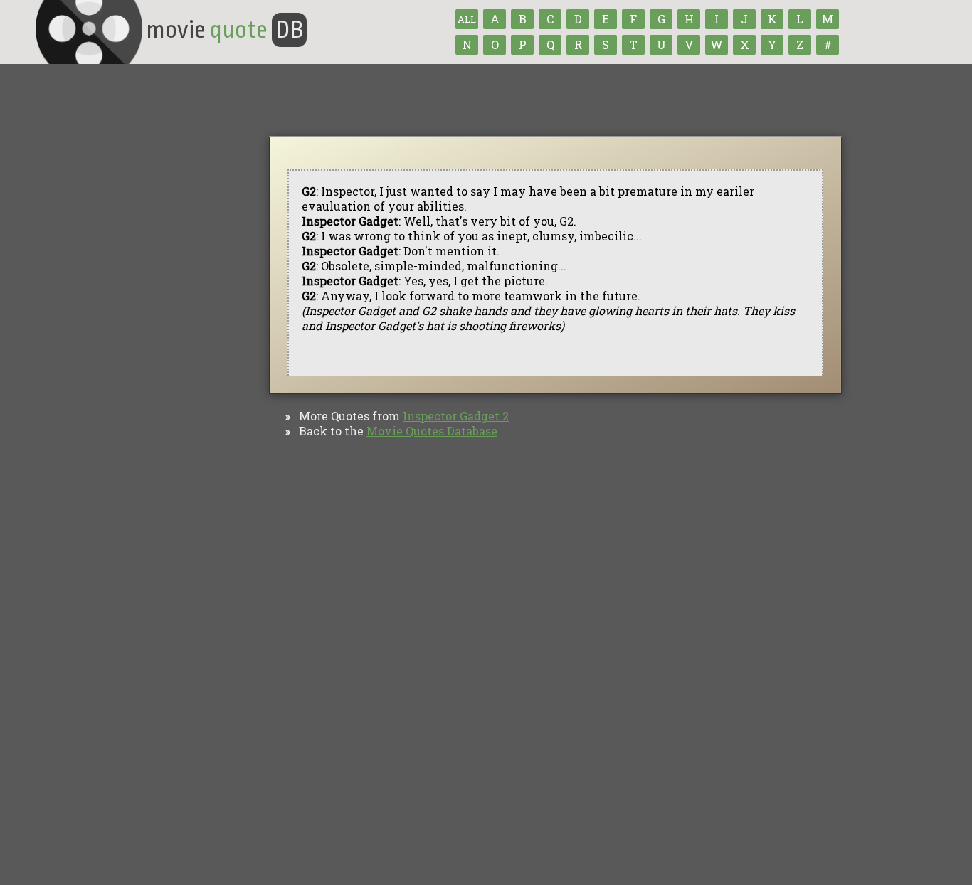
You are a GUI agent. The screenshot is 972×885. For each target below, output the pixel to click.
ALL (467, 19)
